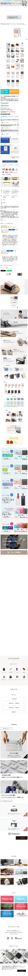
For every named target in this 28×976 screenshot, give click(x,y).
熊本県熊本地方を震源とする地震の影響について (13, 17)
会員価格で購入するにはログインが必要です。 (10, 117)
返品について (3, 220)
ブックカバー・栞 (20, 23)
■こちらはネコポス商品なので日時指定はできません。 (10, 120)
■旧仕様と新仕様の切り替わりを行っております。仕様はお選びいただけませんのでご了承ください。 (10, 130)
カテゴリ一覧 (6, 23)
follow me (23, 837)
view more (22, 970)
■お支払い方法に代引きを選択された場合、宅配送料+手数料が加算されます (10, 125)
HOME (1, 23)
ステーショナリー (12, 23)
